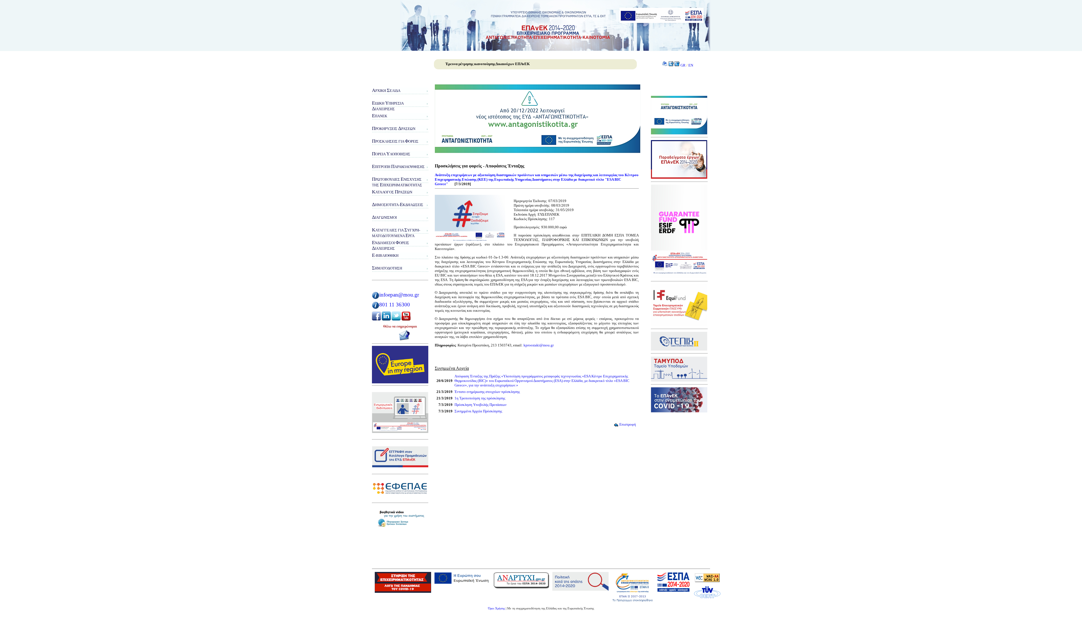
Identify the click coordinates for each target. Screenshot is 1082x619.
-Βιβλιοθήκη (385, 255)
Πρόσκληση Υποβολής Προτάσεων (480, 405)
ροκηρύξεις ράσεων (393, 128)
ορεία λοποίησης (391, 153)
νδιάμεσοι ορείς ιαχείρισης (390, 245)
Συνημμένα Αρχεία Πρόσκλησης (478, 411)
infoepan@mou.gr (399, 295)
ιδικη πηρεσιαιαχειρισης (388, 105)
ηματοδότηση (387, 268)
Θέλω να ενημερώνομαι (400, 326)
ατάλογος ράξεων (392, 191)
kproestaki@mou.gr (539, 345)
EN (690, 65)
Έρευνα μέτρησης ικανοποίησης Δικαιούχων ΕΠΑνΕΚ (487, 64)
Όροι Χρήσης (496, 608)
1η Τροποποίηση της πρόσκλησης (479, 398)
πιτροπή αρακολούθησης (398, 166)
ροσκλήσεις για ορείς (395, 141)
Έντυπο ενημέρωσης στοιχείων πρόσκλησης (487, 392)
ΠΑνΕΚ (379, 115)
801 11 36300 (394, 305)
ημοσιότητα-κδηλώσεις (397, 204)
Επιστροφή (627, 424)
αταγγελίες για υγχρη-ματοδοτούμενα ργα (396, 232)
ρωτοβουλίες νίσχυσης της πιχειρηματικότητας (397, 181)
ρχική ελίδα (386, 90)
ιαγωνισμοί (384, 217)
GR (683, 65)
